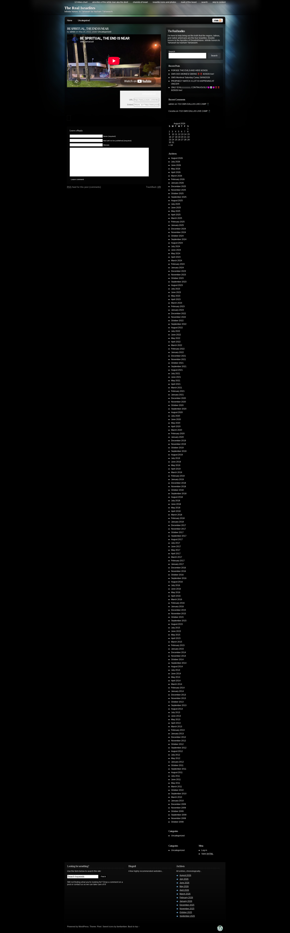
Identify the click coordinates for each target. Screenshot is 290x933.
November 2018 (178, 486)
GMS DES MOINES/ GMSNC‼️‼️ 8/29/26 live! (192, 74)
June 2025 (176, 207)
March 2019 (176, 472)
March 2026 (176, 176)
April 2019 (176, 469)
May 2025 (175, 211)
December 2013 (178, 695)
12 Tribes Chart (81, 2)
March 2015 (176, 642)
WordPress (84, 926)
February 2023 (178, 306)
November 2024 (178, 232)
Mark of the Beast (189, 2)
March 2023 (176, 303)
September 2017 (178, 536)
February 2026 (178, 179)
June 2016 (176, 589)
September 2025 (178, 197)
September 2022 (178, 324)
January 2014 (177, 691)
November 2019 (178, 444)
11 (176, 134)
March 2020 (176, 430)
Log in (204, 850)
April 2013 (176, 723)
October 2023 (177, 278)
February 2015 (178, 645)
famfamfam (122, 926)
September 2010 (178, 793)
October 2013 (177, 702)
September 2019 (178, 451)
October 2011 (177, 765)
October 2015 (177, 617)
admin (72, 32)
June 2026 (176, 165)
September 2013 (178, 705)
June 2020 (176, 419)
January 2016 (177, 606)
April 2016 (176, 596)
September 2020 (178, 409)
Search (171, 51)
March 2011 (176, 786)
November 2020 (178, 402)
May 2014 (175, 677)
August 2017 (177, 539)
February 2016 (178, 603)
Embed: (130, 105)
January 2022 (177, 352)
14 (185, 134)
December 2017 (178, 525)
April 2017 (176, 553)
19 (179, 137)
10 (173, 134)
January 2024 (177, 267)
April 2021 (176, 384)
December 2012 (178, 737)
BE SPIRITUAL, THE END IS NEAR (87, 28)
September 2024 (178, 239)
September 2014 (178, 663)
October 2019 (177, 447)
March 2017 (176, 557)
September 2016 (178, 578)
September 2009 (178, 815)
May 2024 (175, 253)
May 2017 (175, 550)
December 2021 (178, 356)
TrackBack (153, 187)
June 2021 (176, 377)
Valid (207, 854)
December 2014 (178, 652)
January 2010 (177, 801)
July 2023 (175, 289)
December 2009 (178, 804)
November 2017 (178, 529)
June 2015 (176, 631)
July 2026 (175, 162)
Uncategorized (84, 20)
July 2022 (175, 331)
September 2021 (178, 366)
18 (176, 137)
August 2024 (177, 243)
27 (182, 140)
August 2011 (177, 772)
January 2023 (177, 310)
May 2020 (175, 423)
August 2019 (177, 455)
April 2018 (176, 511)
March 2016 (176, 599)
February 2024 (178, 264)
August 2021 (177, 370)
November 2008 (178, 818)
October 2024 (177, 236)
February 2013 (178, 730)
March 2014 (176, 684)
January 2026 (177, 183)
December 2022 (178, 313)
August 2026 (177, 158)
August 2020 (177, 412)
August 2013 (177, 709)
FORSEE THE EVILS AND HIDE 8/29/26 (189, 70)
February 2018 (178, 518)
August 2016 (177, 582)
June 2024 (176, 250)
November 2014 (178, 656)
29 (188, 140)
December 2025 (178, 186)
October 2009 (177, 811)
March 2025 (176, 218)
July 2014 (175, 670)
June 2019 (176, 462)
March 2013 (176, 726)
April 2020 (176, 426)
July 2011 (175, 776)
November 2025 (178, 190)
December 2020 (178, 398)
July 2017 (175, 543)
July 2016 (175, 585)
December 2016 (178, 568)
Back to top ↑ (133, 926)
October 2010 (177, 790)
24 (173, 140)
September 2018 (178, 493)
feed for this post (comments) (84, 187)
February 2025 (178, 222)
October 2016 (177, 575)
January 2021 (177, 395)
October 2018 (177, 490)
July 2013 (175, 712)
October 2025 (177, 193)
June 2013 (176, 716)
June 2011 (176, 779)
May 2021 (175, 380)
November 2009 (178, 808)
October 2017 (177, 532)
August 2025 (177, 200)
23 (170, 140)
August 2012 (177, 751)
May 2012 (175, 758)
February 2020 (178, 433)
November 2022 (178, 317)
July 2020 (175, 416)
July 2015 (175, 628)
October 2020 (177, 405)
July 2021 (175, 373)
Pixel (99, 926)
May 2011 (175, 783)
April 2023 (176, 299)
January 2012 (177, 762)
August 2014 (177, 666)
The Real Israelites (79, 8)
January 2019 (177, 479)
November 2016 (178, 571)
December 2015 (178, 610)
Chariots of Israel (140, 2)
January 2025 (177, 225)
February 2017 (178, 560)
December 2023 (178, 271)
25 (176, 140)
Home (69, 20)
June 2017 (176, 546)
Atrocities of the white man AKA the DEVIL (110, 2)
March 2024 (176, 260)
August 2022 (177, 327)
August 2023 (177, 285)
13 (182, 134)
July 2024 (175, 246)
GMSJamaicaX (149, 93)
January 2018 (177, 522)
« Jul (170, 145)
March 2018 (176, 515)
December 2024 (178, 229)
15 (188, 134)
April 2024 (176, 257)
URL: (131, 100)
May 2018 (175, 508)
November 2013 (178, 698)
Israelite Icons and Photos (164, 2)
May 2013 (175, 719)
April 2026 (176, 172)
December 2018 (178, 483)
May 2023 (175, 296)
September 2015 (178, 620)
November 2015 (178, 613)
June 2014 (176, 673)
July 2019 (175, 458)
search (204, 2)
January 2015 (177, 649)
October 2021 (177, 363)
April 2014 (176, 680)
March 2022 (176, 345)
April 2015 (176, 638)
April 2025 (176, 214)
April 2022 (176, 342)
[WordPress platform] (220, 930)
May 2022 (175, 338)
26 (179, 140)
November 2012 (178, 741)
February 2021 (178, 391)
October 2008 (177, 822)
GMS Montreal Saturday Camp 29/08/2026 (190, 77)
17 (173, 137)
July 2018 (175, 500)
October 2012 (177, 744)
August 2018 (177, 497)
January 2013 (177, 733)
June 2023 (176, 292)
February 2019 (178, 476)
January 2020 (177, 437)
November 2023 (178, 275)
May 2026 (175, 169)
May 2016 (175, 592)
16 (170, 137)
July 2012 (175, 755)
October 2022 (177, 320)
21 (185, 137)
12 (179, 134)
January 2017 (177, 564)
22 (188, 137)
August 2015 (177, 624)
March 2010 (176, 797)
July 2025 (175, 204)
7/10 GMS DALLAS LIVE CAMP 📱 (193, 104)
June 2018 (176, 504)
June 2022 (176, 335)
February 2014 (178, 688)
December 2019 (178, 440)
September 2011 (178, 769)
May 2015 (175, 635)
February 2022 (178, 349)
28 (185, 140)
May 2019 (175, 465)
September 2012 (178, 748)
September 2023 (178, 282)
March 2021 (176, 387)
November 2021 (178, 359)
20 (182, 137)
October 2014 (177, 659)
